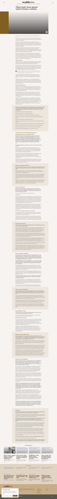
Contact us (47, 489)
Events (38, 491)
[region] (10, 492)
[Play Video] (47, 32)
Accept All (15, 495)
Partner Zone (38, 492)
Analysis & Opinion (39, 489)
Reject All (10, 495)
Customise (5, 495)
